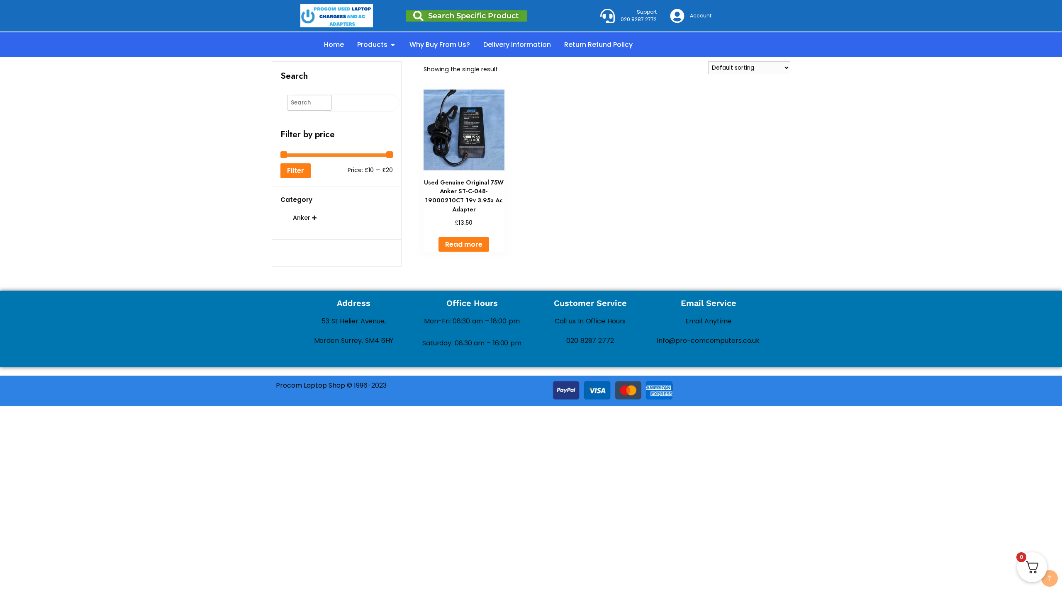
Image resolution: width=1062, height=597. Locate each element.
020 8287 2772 (590, 340)
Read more (463, 244)
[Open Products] (393, 45)
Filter (295, 170)
